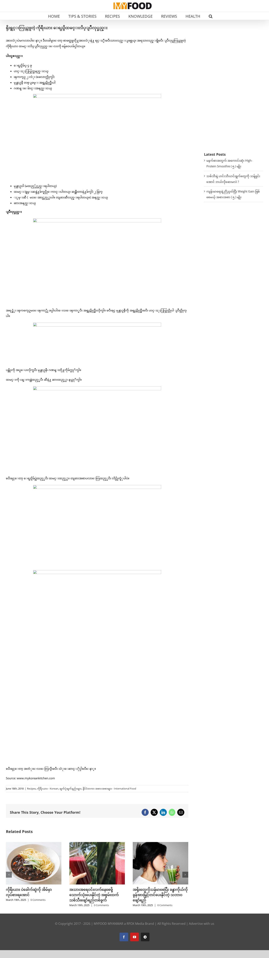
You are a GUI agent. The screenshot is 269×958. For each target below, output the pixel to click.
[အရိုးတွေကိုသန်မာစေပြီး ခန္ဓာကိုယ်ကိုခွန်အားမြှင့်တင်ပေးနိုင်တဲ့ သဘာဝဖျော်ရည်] (98, 844)
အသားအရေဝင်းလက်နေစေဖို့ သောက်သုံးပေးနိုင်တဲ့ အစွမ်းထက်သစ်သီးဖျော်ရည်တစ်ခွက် (32, 894)
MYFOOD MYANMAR (108, 923)
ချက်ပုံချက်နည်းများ (70, 788)
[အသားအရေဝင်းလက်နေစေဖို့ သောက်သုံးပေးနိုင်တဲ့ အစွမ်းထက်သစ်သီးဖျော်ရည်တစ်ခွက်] (35, 844)
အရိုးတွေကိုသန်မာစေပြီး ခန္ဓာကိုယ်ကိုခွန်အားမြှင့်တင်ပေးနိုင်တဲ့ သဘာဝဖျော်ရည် (98, 894)
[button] (210, 16)
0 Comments (39, 905)
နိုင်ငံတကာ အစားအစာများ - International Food (109, 788)
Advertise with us (201, 923)
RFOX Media (135, 923)
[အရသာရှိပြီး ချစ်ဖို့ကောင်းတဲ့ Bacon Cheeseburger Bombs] (162, 844)
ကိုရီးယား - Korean (47, 788)
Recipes (31, 788)
